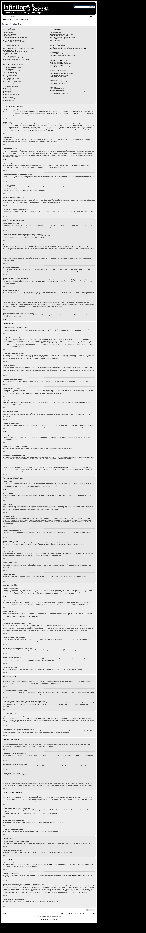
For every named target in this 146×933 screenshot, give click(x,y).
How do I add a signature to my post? (12, 67)
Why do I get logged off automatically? (12, 40)
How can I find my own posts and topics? (60, 66)
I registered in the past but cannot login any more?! (15, 37)
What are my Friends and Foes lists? (59, 53)
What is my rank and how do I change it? (13, 57)
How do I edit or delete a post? (10, 66)
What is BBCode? (7, 88)
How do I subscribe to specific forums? (59, 75)
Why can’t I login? (7, 35)
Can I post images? (8, 92)
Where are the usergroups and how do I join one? (61, 34)
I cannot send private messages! (58, 45)
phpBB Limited (48, 864)
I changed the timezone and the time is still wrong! (15, 51)
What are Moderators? (55, 31)
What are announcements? (9, 96)
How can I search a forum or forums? (59, 60)
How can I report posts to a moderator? (12, 78)
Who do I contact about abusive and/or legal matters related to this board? (67, 91)
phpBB (78, 271)
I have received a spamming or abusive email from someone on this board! (68, 48)
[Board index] (33, 8)
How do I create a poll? (8, 69)
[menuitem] (13, 17)
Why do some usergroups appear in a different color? (62, 37)
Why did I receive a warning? (10, 76)
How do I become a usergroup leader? (59, 35)
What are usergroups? (55, 32)
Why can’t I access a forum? (10, 73)
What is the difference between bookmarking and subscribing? (65, 72)
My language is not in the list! (10, 53)
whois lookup (23, 887)
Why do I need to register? (9, 29)
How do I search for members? (57, 65)
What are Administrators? (56, 29)
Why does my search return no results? (59, 62)
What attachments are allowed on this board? (60, 81)
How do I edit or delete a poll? (10, 72)
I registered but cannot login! (10, 34)
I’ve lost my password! (8, 38)
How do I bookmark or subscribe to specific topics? (62, 73)
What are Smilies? (7, 91)
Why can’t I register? (8, 32)
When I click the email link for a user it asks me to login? (16, 59)
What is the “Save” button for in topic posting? (14, 79)
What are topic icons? (8, 100)
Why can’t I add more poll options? (11, 70)
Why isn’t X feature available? (57, 90)
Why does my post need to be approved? (13, 81)
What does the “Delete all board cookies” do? (14, 41)
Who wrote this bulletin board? (57, 88)
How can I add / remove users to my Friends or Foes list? (64, 55)
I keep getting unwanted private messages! (60, 47)
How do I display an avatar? (10, 56)
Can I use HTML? (7, 89)
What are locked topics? (9, 98)
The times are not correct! (9, 50)
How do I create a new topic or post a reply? (13, 64)
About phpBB (27, 866)
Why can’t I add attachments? (10, 75)
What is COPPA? (7, 31)
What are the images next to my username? (13, 54)
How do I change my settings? (10, 47)
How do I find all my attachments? (58, 83)
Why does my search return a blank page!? (60, 63)
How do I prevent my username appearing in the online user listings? (19, 48)
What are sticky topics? (9, 97)
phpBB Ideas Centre (75, 875)
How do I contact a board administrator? (59, 93)
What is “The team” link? (55, 40)
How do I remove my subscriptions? (58, 76)
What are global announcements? (11, 94)
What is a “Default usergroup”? (57, 38)
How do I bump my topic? (9, 83)
